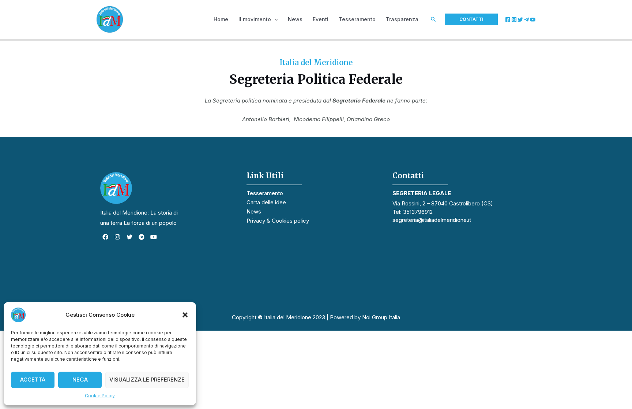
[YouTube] (532, 19)
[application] (274, 19)
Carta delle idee (266, 202)
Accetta (32, 379)
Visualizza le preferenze (147, 379)
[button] (185, 315)
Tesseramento (265, 193)
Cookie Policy (100, 395)
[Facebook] (508, 19)
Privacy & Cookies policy (278, 220)
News (254, 211)
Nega (80, 379)
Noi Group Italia (381, 317)
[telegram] (526, 19)
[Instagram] (514, 19)
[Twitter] (520, 19)
